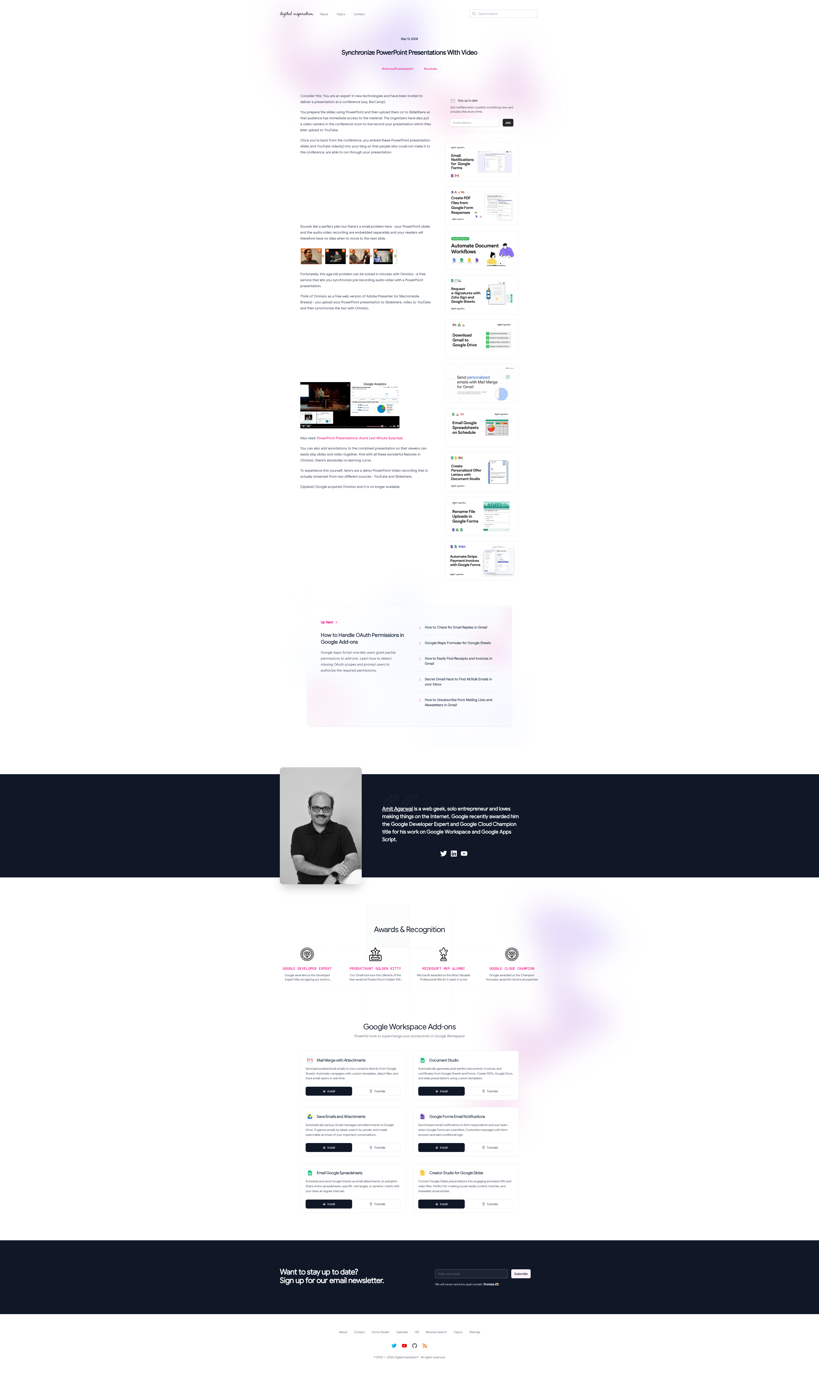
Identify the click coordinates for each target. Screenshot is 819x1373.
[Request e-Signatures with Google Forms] (481, 294)
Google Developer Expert (420, 824)
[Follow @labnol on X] (394, 1345)
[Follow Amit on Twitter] (443, 853)
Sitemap (474, 1332)
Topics (341, 14)
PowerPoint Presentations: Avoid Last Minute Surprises (360, 438)
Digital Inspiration (405, 1357)
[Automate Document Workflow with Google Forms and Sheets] (481, 250)
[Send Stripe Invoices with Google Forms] (481, 560)
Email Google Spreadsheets (339, 1173)
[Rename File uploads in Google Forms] (481, 516)
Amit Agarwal (397, 809)
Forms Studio (380, 1332)
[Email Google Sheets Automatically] (481, 427)
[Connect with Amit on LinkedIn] (453, 853)
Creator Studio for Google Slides (456, 1173)
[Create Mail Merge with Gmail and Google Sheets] (481, 383)
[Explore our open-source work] (414, 1345)
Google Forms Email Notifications (457, 1116)
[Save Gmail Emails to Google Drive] (481, 339)
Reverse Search (436, 1332)
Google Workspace (449, 832)
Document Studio (444, 1060)
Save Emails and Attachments (341, 1116)
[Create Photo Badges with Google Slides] (481, 472)
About (324, 14)
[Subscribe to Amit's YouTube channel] (464, 853)
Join (508, 123)
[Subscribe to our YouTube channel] (404, 1345)
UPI (417, 1332)
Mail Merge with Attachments (341, 1060)
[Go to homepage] (297, 14)
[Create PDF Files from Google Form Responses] (481, 206)
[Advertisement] (365, 189)
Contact (359, 14)
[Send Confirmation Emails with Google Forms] (481, 161)
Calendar (402, 1332)
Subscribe (521, 1274)
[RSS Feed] (424, 1345)
